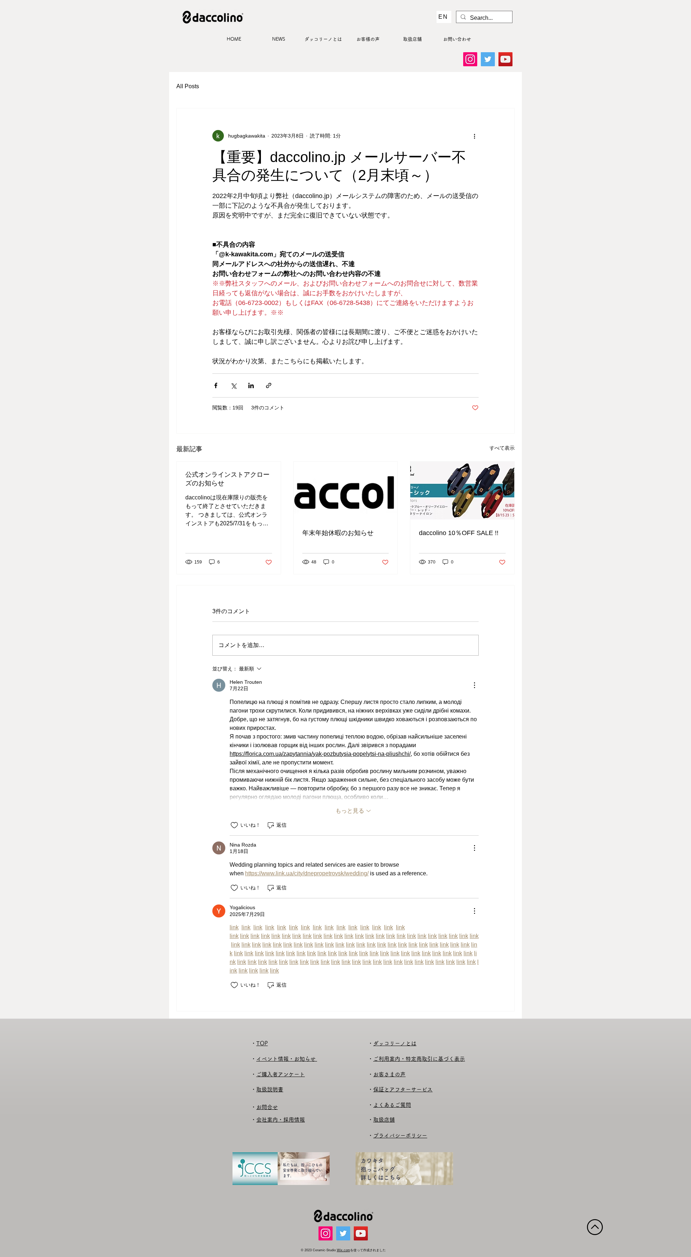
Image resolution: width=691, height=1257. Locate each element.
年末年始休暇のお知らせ (338, 533)
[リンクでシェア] (268, 385)
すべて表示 (502, 448)
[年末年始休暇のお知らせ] (346, 491)
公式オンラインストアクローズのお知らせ (227, 479)
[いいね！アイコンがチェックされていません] (234, 825)
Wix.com (343, 1250)
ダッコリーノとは (394, 1043)
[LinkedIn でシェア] (251, 385)
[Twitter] (488, 59)
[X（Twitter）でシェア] (233, 385)
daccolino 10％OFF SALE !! (458, 533)
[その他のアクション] (474, 135)
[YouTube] (505, 59)
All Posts (187, 86)
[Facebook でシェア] (215, 385)
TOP (262, 1043)
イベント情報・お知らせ (286, 1058)
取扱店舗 (384, 1119)
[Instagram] (470, 59)
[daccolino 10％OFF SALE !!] (462, 491)
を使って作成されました (368, 1250)
